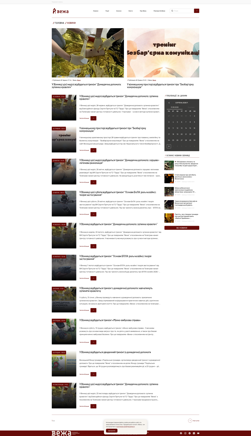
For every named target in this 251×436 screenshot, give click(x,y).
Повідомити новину (57, 2)
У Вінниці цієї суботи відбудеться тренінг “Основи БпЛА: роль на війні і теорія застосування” (117, 193)
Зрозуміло (111, 431)
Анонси (118, 11)
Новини (95, 11)
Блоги (131, 11)
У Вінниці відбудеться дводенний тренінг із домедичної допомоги (115, 352)
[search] (196, 11)
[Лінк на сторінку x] (194, 433)
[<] (169, 103)
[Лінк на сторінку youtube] (198, 433)
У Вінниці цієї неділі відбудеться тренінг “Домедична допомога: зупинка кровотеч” (86, 86)
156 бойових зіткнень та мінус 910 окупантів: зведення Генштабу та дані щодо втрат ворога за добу (186, 164)
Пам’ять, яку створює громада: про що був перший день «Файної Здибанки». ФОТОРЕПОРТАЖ (186, 217)
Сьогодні (191, 107)
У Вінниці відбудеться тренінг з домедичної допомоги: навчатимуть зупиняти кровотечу (115, 289)
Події (107, 11)
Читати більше (84, 118)
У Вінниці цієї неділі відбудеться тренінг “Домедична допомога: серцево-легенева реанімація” (119, 161)
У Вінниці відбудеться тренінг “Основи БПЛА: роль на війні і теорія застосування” (115, 257)
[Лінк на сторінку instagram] (185, 433)
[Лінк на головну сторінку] (61, 11)
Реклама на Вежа (159, 11)
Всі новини (181, 228)
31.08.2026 (175, 107)
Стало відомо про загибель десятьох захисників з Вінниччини (185, 177)
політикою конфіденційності (126, 426)
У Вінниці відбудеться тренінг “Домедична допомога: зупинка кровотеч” (118, 224)
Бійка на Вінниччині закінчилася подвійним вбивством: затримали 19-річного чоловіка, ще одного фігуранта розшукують (186, 192)
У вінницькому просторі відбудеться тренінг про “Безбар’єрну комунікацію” (160, 86)
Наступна (196, 421)
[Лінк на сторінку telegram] (190, 433)
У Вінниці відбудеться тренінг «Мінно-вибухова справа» (110, 320)
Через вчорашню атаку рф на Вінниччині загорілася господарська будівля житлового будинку (186, 204)
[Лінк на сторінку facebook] (181, 433)
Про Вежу (143, 11)
